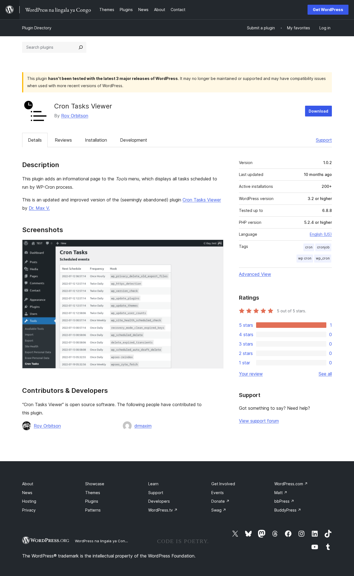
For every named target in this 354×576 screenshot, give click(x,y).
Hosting (29, 501)
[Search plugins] (80, 47)
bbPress (284, 501)
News (27, 492)
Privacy (29, 510)
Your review (251, 374)
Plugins (91, 501)
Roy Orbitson (74, 115)
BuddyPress (287, 510)
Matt (280, 492)
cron (309, 247)
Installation (96, 140)
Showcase (94, 483)
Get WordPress (328, 9)
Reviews (63, 140)
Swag (218, 510)
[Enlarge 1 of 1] (216, 247)
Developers (159, 501)
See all (325, 374)
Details (35, 140)
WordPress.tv (163, 510)
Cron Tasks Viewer (202, 200)
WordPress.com (291, 483)
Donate (220, 501)
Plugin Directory (36, 27)
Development (133, 140)
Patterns (93, 510)
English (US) (321, 234)
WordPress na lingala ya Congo (102, 541)
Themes (92, 492)
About (27, 483)
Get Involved (223, 483)
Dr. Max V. (39, 208)
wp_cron (323, 258)
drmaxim (143, 426)
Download (318, 111)
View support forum (259, 421)
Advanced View (255, 274)
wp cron (304, 258)
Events (217, 492)
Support (324, 140)
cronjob (323, 247)
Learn (153, 483)
